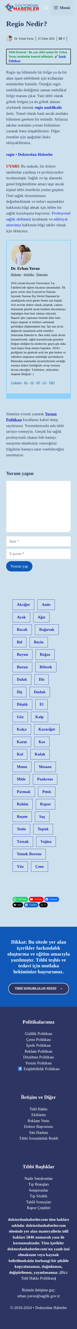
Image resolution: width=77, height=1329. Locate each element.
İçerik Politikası (38, 1045)
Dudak (40, 692)
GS (44, 382)
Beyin (39, 642)
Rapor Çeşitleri (38, 1208)
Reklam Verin (38, 1121)
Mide (21, 779)
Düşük (22, 704)
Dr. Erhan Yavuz (24, 38)
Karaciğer (46, 729)
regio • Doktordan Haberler (29, 154)
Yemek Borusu (29, 854)
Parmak (24, 791)
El (41, 704)
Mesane (45, 767)
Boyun (22, 654)
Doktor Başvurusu (38, 1126)
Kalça (22, 729)
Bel (19, 642)
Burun (22, 667)
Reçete (22, 816)
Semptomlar (38, 1190)
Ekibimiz (38, 1115)
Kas (42, 742)
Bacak (22, 629)
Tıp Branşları (38, 1184)
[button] (46, 7)
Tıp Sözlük (38, 1196)
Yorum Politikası (38, 1063)
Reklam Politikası (38, 1051)
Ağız (41, 617)
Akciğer (23, 604)
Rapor (45, 804)
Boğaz (45, 654)
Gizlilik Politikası (38, 1033)
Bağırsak (46, 629)
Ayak (21, 617)
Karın (22, 742)
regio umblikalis (48, 107)
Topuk (43, 829)
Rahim (22, 804)
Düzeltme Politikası (38, 1057)
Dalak (22, 679)
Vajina (46, 841)
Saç (42, 816)
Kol (20, 754)
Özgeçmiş (42, 274)
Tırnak (23, 841)
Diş (19, 692)
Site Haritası (38, 1132)
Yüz (20, 866)
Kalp (39, 717)
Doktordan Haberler (51, 1308)
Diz (41, 679)
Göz (20, 717)
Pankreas (45, 779)
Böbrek (46, 667)
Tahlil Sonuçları (38, 1202)
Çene (39, 866)
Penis (46, 791)
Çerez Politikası (38, 1039)
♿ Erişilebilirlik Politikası (39, 1069)
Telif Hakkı (38, 1109)
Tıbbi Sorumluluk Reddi (38, 1138)
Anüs (46, 604)
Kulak (40, 754)
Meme (22, 767)
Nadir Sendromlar (38, 1178)
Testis (21, 829)
